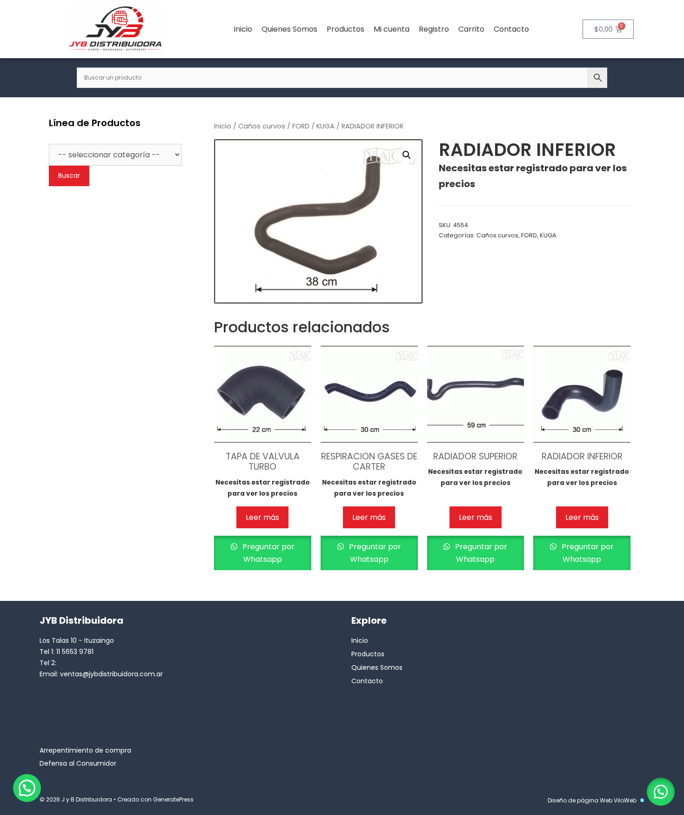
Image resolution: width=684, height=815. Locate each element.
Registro (434, 29)
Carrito (471, 29)
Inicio (243, 29)
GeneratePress (173, 799)
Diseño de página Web (580, 800)
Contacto (511, 29)
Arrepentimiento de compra (85, 750)
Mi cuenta (391, 29)
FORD (300, 126)
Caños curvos (261, 126)
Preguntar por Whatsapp (268, 553)
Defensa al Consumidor (78, 763)
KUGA (325, 126)
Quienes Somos (289, 29)
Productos (345, 29)
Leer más (262, 517)
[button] (406, 155)
